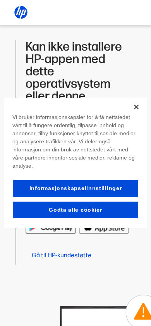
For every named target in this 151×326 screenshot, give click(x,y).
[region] (76, 163)
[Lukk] (136, 106)
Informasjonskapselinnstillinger (75, 188)
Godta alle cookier (75, 210)
